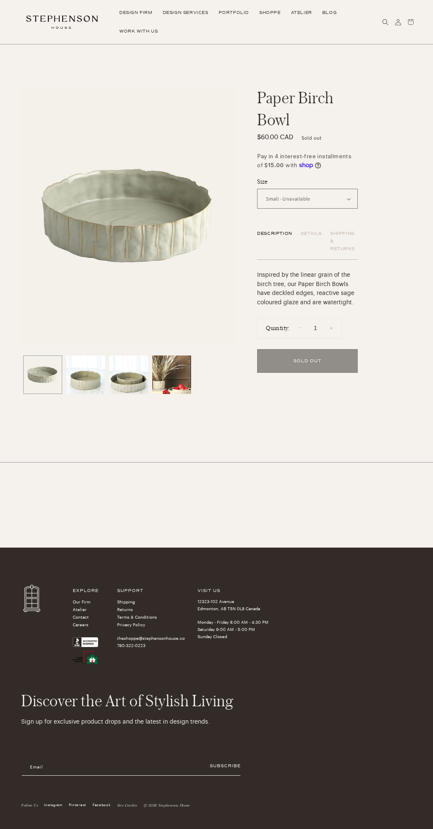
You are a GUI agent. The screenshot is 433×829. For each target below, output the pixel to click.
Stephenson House (174, 805)
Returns (125, 610)
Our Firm (81, 602)
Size (262, 181)
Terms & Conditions (137, 617)
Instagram (53, 805)
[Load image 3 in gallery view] (128, 374)
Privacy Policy (131, 625)
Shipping (126, 602)
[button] (385, 22)
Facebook (102, 805)
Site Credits (127, 805)
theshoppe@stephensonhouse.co (151, 638)
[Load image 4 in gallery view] (171, 374)
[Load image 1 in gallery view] (42, 374)
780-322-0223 (131, 646)
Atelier (80, 610)
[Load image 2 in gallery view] (85, 374)
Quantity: (278, 328)
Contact (81, 617)
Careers (80, 625)
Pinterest (77, 805)
